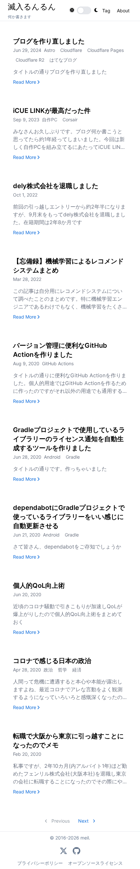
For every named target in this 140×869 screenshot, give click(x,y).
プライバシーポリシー (40, 863)
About (123, 10)
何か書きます (19, 16)
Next (84, 821)
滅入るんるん (32, 6)
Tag (106, 10)
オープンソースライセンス (95, 863)
